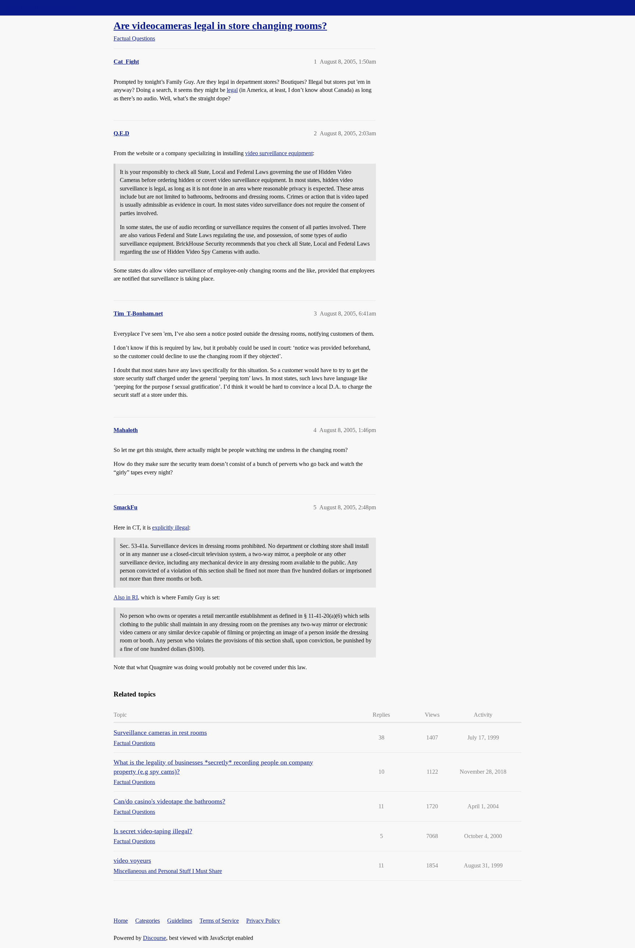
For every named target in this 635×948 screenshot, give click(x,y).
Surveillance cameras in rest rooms (160, 732)
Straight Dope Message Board (38, 7)
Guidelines (179, 920)
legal (232, 90)
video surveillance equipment (279, 153)
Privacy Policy (263, 920)
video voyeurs (132, 860)
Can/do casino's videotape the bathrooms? (169, 801)
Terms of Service (219, 920)
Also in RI (126, 597)
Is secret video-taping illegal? (153, 831)
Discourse (154, 938)
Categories (147, 920)
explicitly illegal (170, 527)
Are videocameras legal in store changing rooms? (220, 25)
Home (121, 920)
